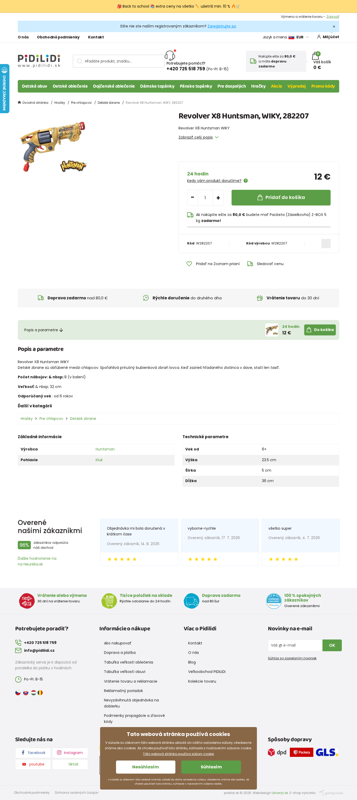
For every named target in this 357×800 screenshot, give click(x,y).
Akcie (276, 86)
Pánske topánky (196, 86)
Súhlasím (211, 767)
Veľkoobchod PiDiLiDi (207, 671)
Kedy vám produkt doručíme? (214, 180)
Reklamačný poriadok (123, 690)
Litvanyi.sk (280, 793)
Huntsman (105, 449)
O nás (23, 37)
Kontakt (96, 37)
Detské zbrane (109, 102)
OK (332, 645)
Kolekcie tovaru (202, 681)
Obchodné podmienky (58, 37)
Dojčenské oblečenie (114, 86)
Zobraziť (332, 16)
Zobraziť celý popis (196, 137)
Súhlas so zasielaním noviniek (292, 658)
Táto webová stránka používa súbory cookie (178, 754)
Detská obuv (34, 86)
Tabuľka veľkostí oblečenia (128, 662)
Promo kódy (323, 86)
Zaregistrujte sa (222, 26)
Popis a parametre (41, 330)
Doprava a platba (120, 652)
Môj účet (331, 36)
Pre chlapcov (81, 102)
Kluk (99, 459)
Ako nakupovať (117, 643)
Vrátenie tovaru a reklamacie (130, 681)
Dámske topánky (157, 86)
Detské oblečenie (70, 86)
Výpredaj (296, 86)
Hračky (258, 86)
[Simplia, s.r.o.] (331, 792)
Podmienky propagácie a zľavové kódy (134, 718)
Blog (192, 662)
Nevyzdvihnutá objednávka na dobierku (131, 703)
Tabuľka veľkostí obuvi (124, 671)
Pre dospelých (231, 86)
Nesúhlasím (145, 767)
